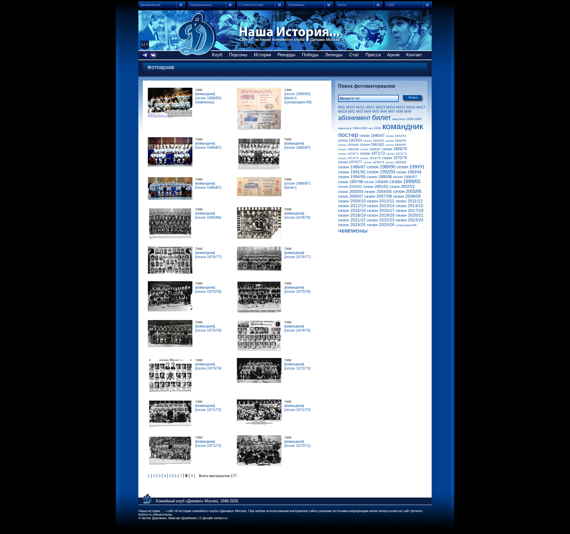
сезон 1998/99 (376, 182)
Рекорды (286, 54)
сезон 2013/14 (381, 205)
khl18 (342, 111)
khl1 (341, 107)
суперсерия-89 (406, 225)
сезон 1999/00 (405, 181)
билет (381, 117)
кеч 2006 (375, 128)
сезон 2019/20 (381, 215)
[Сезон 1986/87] (171, 139)
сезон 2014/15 (409, 205)
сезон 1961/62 (372, 145)
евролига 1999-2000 (353, 128)
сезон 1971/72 (372, 153)
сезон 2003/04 (350, 191)
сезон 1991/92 (352, 172)
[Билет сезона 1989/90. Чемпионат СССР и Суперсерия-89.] (260, 90)
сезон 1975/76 (394, 158)
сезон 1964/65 (395, 144)
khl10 (350, 107)
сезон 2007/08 (378, 196)
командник (402, 126)
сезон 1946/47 (372, 135)
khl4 (367, 111)
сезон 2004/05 (378, 191)
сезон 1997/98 (350, 182)
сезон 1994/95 (352, 176)
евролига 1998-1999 (407, 119)
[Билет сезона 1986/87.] (260, 179)
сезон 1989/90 (381, 166)
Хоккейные (296, 5)
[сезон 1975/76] (208, 292)
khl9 (407, 111)
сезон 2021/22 (352, 220)
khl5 (375, 111)
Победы (310, 54)
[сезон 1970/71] (297, 446)
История (262, 54)
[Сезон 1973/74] (171, 360)
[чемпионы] (204, 102)
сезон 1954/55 (373, 140)
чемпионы (353, 230)
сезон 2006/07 (350, 196)
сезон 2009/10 (352, 201)
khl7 (391, 111)
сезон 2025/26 (381, 224)
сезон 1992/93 (381, 171)
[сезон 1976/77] (208, 257)
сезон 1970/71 (348, 153)
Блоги (342, 5)
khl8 (399, 111)
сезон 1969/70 (394, 149)
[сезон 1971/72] (208, 410)
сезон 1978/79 (373, 162)
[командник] (205, 94)
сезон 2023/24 (409, 220)
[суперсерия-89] (297, 102)
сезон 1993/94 (408, 172)
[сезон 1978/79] (297, 217)
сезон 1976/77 (350, 162)
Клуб (217, 54)
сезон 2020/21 (409, 215)
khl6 (383, 111)
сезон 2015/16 (352, 210)
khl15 (400, 107)
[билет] (290, 98)
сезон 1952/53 (396, 136)
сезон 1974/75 (370, 158)
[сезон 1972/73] (297, 368)
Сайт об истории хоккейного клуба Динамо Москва (197, 34)
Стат (354, 54)
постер (348, 134)
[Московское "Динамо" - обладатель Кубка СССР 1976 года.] (260, 283)
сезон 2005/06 (407, 191)
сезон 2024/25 (352, 224)
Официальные (201, 5)
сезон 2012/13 (352, 205)
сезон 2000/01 (350, 187)
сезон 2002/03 (402, 186)
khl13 (380, 107)
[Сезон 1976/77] (171, 249)
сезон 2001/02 (375, 186)
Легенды (334, 54)
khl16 (410, 107)
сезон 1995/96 (379, 177)
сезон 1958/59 (395, 140)
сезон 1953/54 (350, 140)
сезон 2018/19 (352, 215)
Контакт (414, 54)
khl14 (390, 107)
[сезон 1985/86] (208, 217)
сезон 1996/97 (405, 177)
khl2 (351, 111)
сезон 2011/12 (409, 201)
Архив (393, 54)
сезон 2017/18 (409, 210)
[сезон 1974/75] (297, 330)
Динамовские (150, 5)
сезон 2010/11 (380, 201)
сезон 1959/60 (348, 144)
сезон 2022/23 (381, 220)
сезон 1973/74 (348, 158)
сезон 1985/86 (395, 162)
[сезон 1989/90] (208, 98)
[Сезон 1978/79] (260, 209)
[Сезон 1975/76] (171, 322)
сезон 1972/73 (396, 153)
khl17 (421, 107)
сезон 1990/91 (410, 166)
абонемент (354, 117)
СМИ (390, 5)
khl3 (359, 111)
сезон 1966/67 (370, 149)
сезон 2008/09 (407, 196)
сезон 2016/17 (381, 210)
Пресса (373, 54)
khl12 (370, 107)
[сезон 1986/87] (208, 148)
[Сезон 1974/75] (260, 322)
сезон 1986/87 (352, 166)
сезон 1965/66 (348, 149)
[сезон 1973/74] (208, 368)
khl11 (360, 107)
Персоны (238, 54)
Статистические (251, 5)
